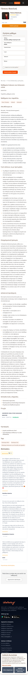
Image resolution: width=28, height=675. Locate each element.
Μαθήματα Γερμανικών (6, 628)
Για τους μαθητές (5, 643)
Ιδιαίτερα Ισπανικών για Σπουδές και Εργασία (13, 445)
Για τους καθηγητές (5, 645)
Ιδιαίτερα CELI (14, 442)
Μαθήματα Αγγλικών (6, 624)
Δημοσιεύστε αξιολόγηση (14, 579)
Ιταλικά (13, 102)
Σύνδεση (11, 3)
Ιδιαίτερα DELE (5, 442)
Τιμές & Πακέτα (4, 652)
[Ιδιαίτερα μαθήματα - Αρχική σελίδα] (4, 3)
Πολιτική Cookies (6, 665)
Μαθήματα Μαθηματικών (7, 626)
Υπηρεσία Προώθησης (6, 650)
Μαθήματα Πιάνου (5, 634)
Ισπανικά (19, 102)
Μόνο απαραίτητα (8, 670)
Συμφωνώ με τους (12, 67)
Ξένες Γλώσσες (5, 102)
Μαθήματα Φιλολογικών (7, 630)
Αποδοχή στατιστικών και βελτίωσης (20, 670)
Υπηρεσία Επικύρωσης (6, 648)
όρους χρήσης (15, 67)
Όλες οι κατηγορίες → (6, 636)
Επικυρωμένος (13, 17)
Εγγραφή (17, 3)
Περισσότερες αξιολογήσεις (8, 565)
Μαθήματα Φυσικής (6, 632)
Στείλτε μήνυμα (14, 26)
